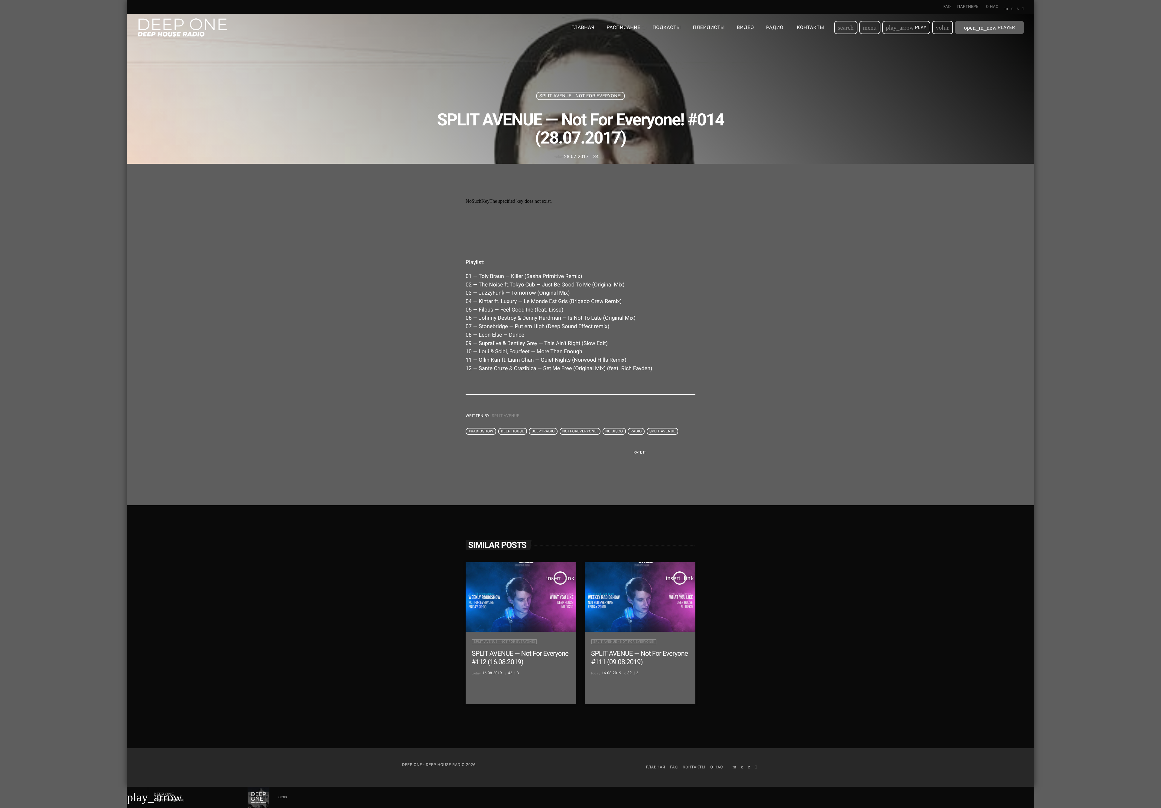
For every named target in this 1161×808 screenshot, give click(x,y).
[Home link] (182, 27)
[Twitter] (1017, 9)
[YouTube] (1006, 9)
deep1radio (543, 431)
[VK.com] (1012, 9)
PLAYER (989, 27)
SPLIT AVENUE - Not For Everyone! (580, 96)
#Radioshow (480, 431)
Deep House (512, 431)
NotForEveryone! (580, 431)
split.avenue (505, 416)
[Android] (1023, 9)
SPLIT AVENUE (662, 431)
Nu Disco (614, 431)
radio (636, 431)
